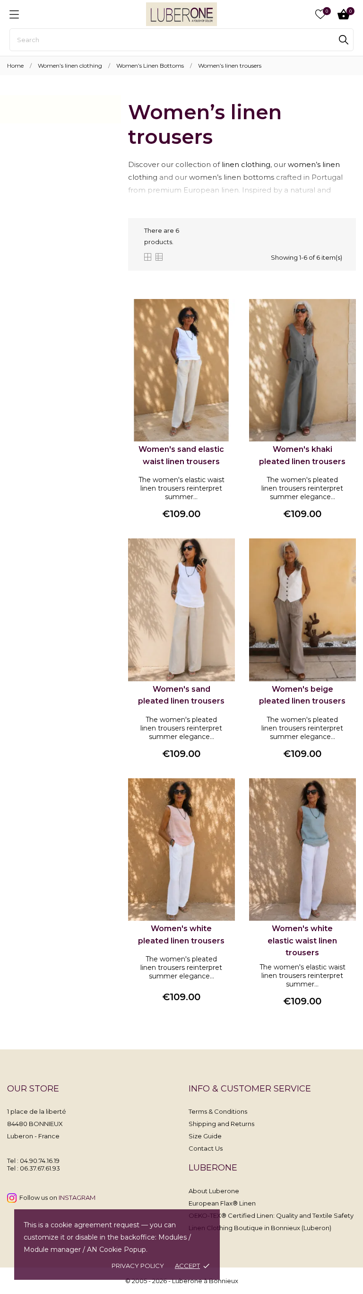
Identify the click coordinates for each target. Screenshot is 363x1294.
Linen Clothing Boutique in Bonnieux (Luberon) (260, 1228)
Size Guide (205, 1136)
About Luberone (214, 1191)
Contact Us (206, 1148)
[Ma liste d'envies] (320, 14)
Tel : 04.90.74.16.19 (33, 1160)
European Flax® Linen (222, 1203)
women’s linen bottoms (231, 177)
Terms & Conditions (218, 1111)
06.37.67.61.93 (40, 1168)
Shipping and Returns (221, 1123)
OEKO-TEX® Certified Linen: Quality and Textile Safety (271, 1215)
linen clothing (246, 164)
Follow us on (56, 1197)
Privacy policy (138, 1265)
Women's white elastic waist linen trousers (302, 940)
